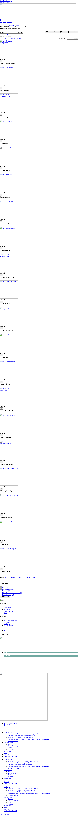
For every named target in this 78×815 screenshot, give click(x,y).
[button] (7, 652)
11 (18, 39)
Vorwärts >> (31, 39)
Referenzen (7, 751)
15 (25, 39)
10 (16, 39)
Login (2, 22)
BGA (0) (5, 587)
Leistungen (7, 732)
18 (1, 462)
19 (1, 488)
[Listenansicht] (5, 34)
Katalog (64, 32)
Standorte (10, 749)
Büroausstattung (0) (8, 589)
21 (1, 515)
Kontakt (6, 754)
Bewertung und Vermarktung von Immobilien (21, 735)
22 (1, 542)
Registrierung (8, 22)
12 (20, 39)
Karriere (10, 747)
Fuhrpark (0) (6, 591)
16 (1, 408)
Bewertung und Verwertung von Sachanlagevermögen (24, 734)
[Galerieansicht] (7, 34)
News (5, 753)
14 (23, 39)
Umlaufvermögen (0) (8, 595)
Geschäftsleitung (13, 746)
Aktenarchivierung (13, 741)
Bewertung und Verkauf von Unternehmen (20, 737)
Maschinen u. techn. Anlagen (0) (12, 593)
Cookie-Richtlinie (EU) (11, 756)
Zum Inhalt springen (6, 1)
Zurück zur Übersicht (53, 32)
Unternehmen (8, 742)
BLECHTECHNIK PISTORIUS (10, 25)
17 (1, 435)
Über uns (10, 744)
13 (22, 39)
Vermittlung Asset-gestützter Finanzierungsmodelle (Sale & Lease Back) (29, 739)
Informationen (73, 32)
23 (1, 569)
